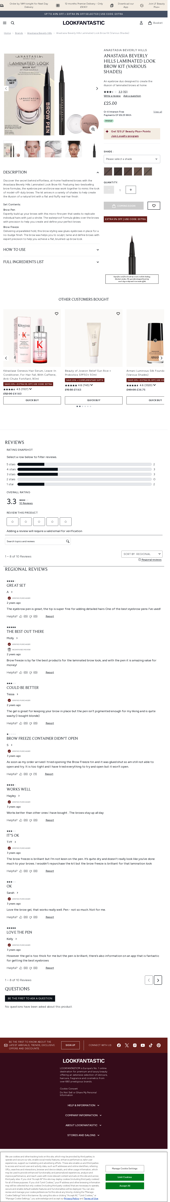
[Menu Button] (4, 23)
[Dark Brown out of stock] (108, 171)
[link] (141, 23)
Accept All (125, 1186)
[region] (84, 1177)
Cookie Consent (69, 1088)
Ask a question (132, 95)
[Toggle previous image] (6, 88)
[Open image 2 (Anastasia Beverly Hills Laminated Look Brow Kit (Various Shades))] (32, 149)
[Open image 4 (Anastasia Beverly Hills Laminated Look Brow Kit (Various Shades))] (73, 149)
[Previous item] (6, 358)
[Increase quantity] (131, 190)
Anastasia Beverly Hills (39, 33)
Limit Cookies (125, 1177)
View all (157, 111)
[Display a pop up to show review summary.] (30, 389)
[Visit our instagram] (135, 1045)
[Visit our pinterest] (159, 1045)
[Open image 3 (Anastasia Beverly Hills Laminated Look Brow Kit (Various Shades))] (53, 149)
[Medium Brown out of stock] (128, 171)
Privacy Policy (71, 1198)
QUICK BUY (32, 400)
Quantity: (111, 182)
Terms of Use (91, 1198)
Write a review (112, 95)
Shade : (109, 151)
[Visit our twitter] (127, 1045)
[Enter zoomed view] (93, 129)
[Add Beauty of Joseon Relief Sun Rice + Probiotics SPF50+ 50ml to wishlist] (118, 314)
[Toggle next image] (97, 88)
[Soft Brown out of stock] (138, 171)
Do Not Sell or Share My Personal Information (78, 1094)
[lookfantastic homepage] (84, 23)
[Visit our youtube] (143, 1045)
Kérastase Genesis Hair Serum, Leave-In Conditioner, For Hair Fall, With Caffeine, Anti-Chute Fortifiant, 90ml (29, 374)
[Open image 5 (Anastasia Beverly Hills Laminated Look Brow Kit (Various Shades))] (94, 149)
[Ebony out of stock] (118, 171)
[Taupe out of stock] (148, 171)
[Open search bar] (13, 23)
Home (7, 33)
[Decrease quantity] (109, 190)
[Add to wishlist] (154, 206)
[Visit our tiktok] (151, 1045)
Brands (19, 33)
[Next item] (161, 358)
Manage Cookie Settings (124, 1168)
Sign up (70, 1045)
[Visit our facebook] (119, 1045)
